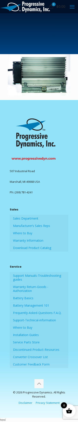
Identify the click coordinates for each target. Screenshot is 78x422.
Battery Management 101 (31, 305)
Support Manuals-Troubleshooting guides (37, 277)
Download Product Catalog (32, 248)
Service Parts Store (26, 342)
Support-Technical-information (34, 320)
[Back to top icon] (39, 383)
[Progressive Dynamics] (25, 6)
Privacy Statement (48, 403)
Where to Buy (22, 233)
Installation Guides (26, 335)
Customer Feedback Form (31, 364)
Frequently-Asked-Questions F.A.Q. (37, 313)
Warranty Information (28, 240)
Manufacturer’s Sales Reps (31, 226)
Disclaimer (25, 403)
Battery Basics (23, 298)
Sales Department (25, 218)
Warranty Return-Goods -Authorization (30, 289)
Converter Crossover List (30, 357)
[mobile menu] (72, 6)
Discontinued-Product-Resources (36, 350)
